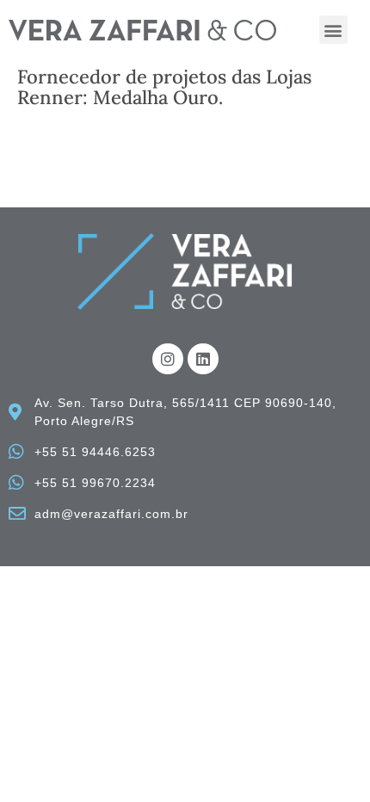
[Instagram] (167, 358)
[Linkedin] (203, 358)
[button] (333, 29)
